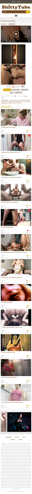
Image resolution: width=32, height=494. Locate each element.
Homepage (8, 437)
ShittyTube (14, 491)
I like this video (7, 86)
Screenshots (24, 89)
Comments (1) (18, 92)
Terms (20, 439)
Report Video (15, 89)
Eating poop (12, 24)
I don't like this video (10, 86)
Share (11, 92)
